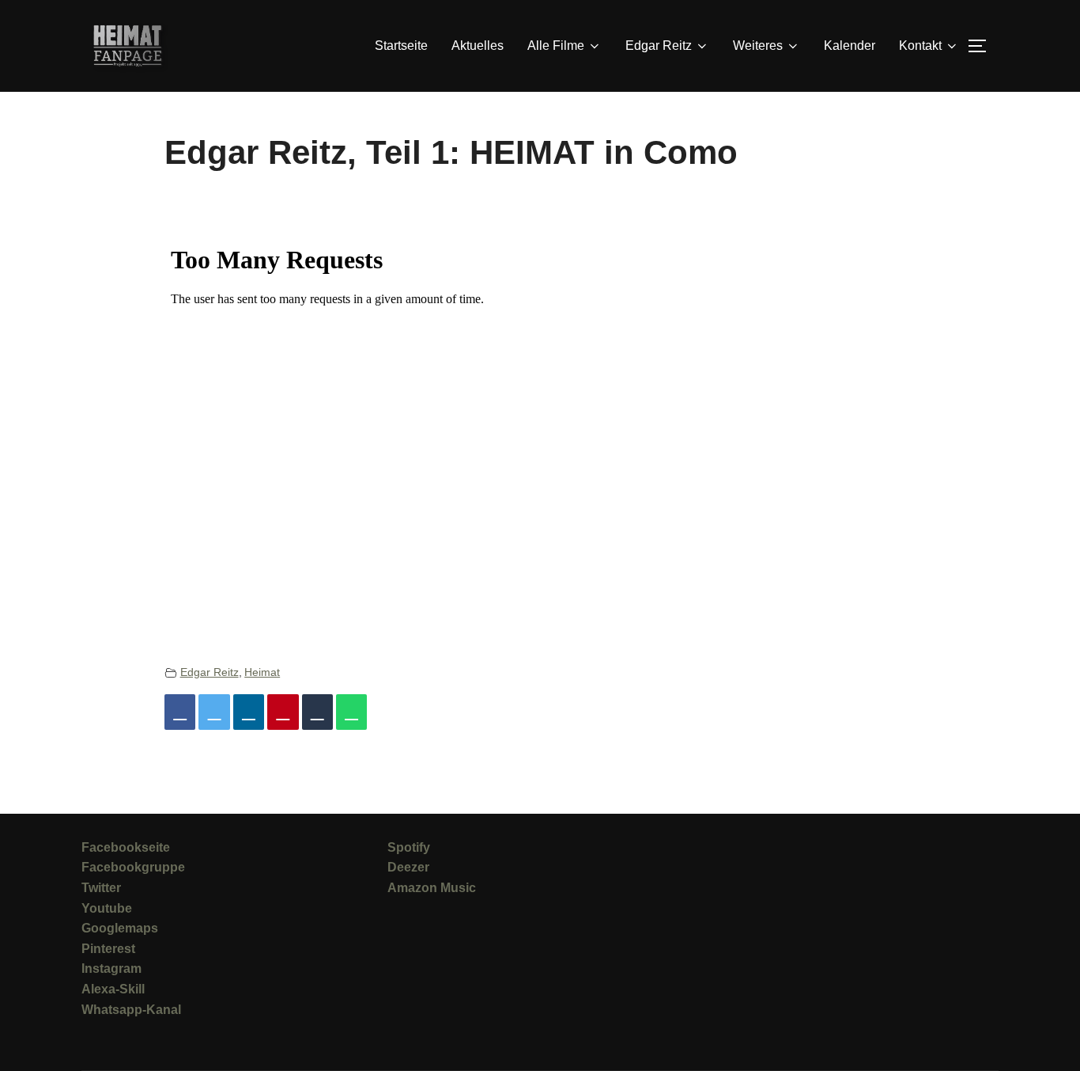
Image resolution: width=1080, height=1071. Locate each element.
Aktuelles (477, 45)
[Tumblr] (317, 712)
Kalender (849, 45)
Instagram (111, 968)
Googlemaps (119, 928)
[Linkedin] (248, 712)
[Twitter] (213, 712)
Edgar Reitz (209, 672)
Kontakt (920, 45)
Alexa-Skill (113, 989)
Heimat (262, 672)
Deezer (408, 867)
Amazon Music (431, 887)
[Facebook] (179, 712)
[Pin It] (282, 712)
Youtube (106, 908)
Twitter (101, 887)
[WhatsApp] (351, 712)
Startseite (401, 45)
